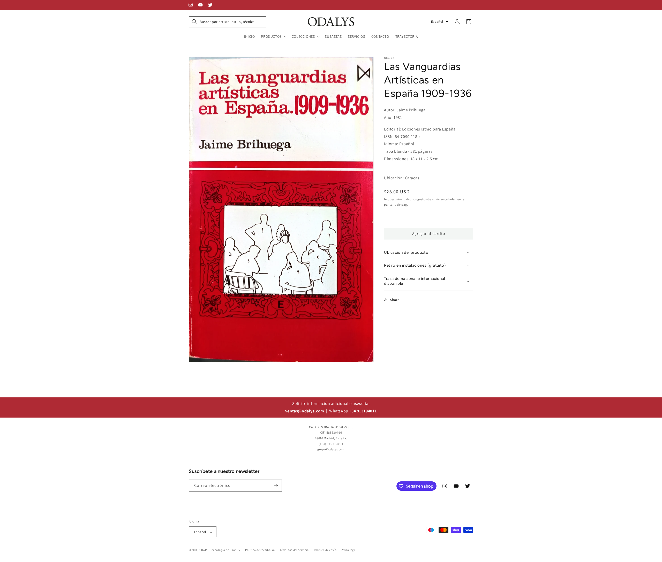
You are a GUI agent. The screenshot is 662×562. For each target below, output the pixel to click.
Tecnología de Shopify (225, 550)
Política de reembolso (260, 550)
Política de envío (325, 550)
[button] (227, 21)
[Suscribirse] (276, 486)
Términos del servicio (294, 550)
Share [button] (395, 299)
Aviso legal (349, 550)
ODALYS (204, 550)
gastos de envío (428, 199)
